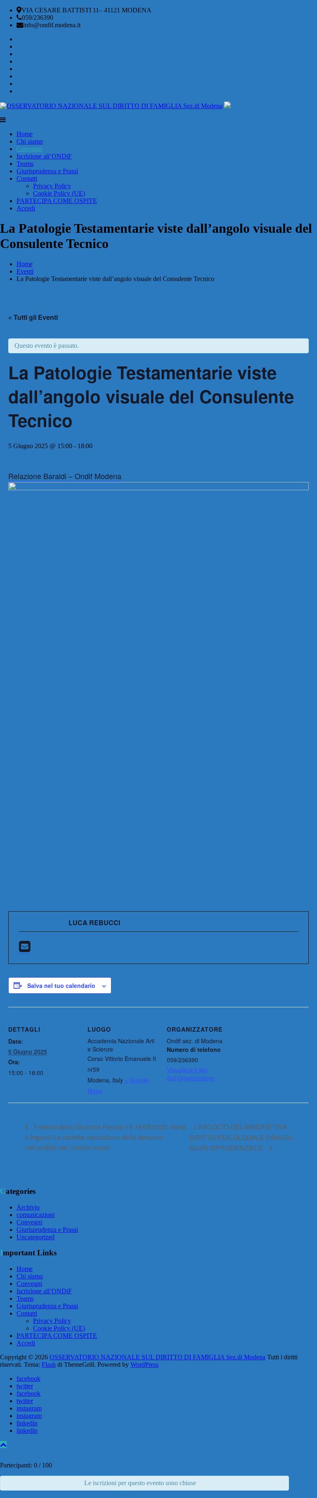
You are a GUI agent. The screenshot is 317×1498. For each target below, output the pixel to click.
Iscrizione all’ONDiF (44, 156)
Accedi (26, 208)
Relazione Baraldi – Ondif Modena (64, 475)
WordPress (144, 1364)
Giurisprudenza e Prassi (47, 171)
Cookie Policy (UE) (59, 193)
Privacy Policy (52, 185)
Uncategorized (35, 1236)
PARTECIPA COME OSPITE (57, 200)
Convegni (29, 148)
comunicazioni (35, 1214)
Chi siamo (30, 141)
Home (25, 133)
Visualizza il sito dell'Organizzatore (190, 1074)
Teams (25, 163)
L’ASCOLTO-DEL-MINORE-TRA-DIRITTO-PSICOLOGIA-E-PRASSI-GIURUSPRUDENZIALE (241, 1137)
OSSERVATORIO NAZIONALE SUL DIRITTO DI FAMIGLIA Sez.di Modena (157, 1357)
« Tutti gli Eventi (33, 317)
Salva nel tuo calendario (61, 985)
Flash (49, 1364)
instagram (29, 1408)
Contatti (27, 178)
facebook (28, 1378)
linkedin (27, 1423)
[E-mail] (24, 949)
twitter (25, 1385)
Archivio (28, 1207)
